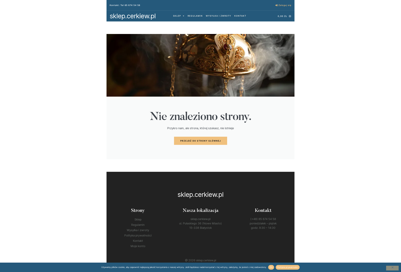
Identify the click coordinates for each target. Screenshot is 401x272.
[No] (392, 268)
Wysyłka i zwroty (218, 16)
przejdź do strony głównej (200, 141)
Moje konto (137, 246)
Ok (271, 267)
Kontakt (240, 16)
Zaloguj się (285, 5)
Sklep (177, 16)
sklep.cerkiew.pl (133, 16)
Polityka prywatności (138, 235)
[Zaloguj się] (276, 5)
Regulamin (195, 16)
